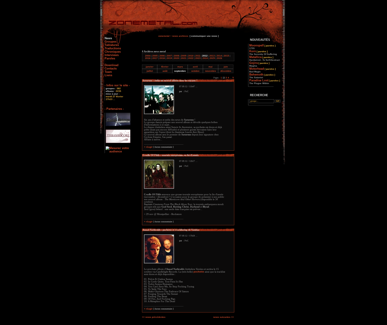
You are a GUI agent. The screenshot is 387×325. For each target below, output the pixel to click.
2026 (219, 58)
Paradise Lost (264, 81)
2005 (155, 55)
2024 (205, 58)
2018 (162, 58)
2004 (147, 55)
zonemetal (164, 36)
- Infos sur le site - (117, 85)
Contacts (111, 68)
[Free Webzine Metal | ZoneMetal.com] (148, 23)
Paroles (110, 58)
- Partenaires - (114, 108)
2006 (162, 55)
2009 (183, 55)
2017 (155, 58)
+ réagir (148, 147)
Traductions (113, 48)
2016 (147, 58)
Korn (263, 52)
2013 (212, 55)
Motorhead (262, 70)
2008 (176, 55)
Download (111, 65)
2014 (219, 55)
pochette (199, 271)
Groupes (110, 41)
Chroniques (113, 51)
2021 (183, 58)
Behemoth (262, 76)
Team (108, 72)
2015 (226, 55)
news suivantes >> (223, 317)
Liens (108, 75)
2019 (169, 58)
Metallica (264, 58)
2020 (176, 58)
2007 (169, 55)
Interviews (112, 55)
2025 (212, 58)
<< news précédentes (154, 317)
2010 (191, 55)
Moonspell (262, 47)
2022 (191, 58)
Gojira (259, 64)
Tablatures (112, 45)
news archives (180, 36)
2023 (198, 58)
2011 (197, 55)
